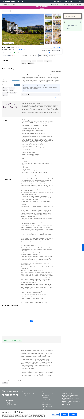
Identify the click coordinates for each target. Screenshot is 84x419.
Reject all (64, 414)
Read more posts (66, 404)
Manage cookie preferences (48, 399)
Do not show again (46, 52)
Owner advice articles (47, 406)
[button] (4, 29)
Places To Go (62, 4)
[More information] (80, 22)
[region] (42, 414)
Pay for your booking (47, 404)
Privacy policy (46, 395)
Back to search (7, 11)
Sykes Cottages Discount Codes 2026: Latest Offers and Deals (70, 396)
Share (59, 47)
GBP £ (71, 1)
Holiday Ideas (72, 4)
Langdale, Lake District (13, 49)
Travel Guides (79, 4)
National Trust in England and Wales (13, 340)
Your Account (78, 1)
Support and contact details (48, 393)
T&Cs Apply (42, 8)
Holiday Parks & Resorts (54, 4)
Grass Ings (6, 47)
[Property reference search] (16, 4)
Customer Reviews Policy (48, 402)
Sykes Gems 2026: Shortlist (68, 393)
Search (17, 84)
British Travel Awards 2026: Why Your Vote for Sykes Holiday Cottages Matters (71, 402)
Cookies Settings (55, 414)
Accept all (73, 414)
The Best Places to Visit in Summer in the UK (71, 399)
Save (54, 47)
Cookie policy (45, 397)
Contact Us (67, 1)
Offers (67, 4)
